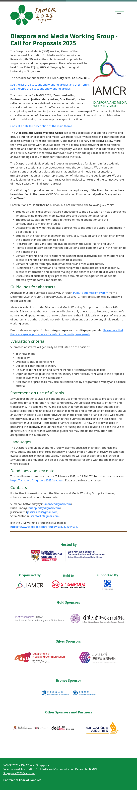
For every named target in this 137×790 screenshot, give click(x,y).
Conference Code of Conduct (22, 780)
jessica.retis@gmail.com (42, 512)
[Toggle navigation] (119, 15)
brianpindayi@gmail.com (44, 508)
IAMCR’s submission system (90, 293)
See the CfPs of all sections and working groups (40, 88)
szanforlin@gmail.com (44, 516)
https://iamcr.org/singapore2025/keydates (37, 480)
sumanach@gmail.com (56, 504)
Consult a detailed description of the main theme (41, 126)
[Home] (36, 15)
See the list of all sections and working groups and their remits (50, 84)
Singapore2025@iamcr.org (20, 773)
